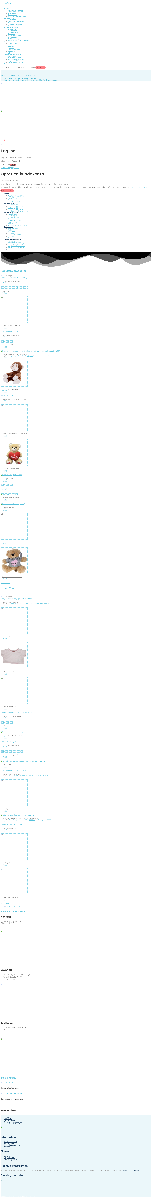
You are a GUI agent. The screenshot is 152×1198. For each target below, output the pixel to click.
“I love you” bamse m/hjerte (11, 468)
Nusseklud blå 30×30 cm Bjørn (11, 745)
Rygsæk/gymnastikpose (9, 291)
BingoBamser (12, 15)
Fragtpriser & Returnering (16, 61)
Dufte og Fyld (12, 23)
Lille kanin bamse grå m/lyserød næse (14, 755)
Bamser (6, 8)
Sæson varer (8, 42)
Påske (10, 45)
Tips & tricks (8, 1078)
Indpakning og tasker (15, 24)
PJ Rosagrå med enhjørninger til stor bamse (15, 726)
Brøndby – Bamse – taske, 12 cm (12, 809)
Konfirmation (12, 37)
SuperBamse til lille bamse (10, 345)
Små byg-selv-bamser (15, 12)
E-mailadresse (10, 181)
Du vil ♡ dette (9, 588)
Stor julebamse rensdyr (9, 706)
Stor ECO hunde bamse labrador (12, 325)
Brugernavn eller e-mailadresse (16, 158)
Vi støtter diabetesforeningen (13, 911)
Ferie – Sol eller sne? (14, 50)
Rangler (14, 31)
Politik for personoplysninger (140, 187)
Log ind (13, 164)
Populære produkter (13, 271)
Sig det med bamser (14, 35)
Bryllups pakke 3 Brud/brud (10, 602)
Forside (7, 1117)
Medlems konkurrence (15, 62)
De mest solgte (9, 1120)
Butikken (7, 1147)
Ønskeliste (8, 4)
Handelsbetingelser (11, 1159)
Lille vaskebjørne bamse (9, 637)
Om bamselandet (10, 1142)
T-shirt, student (7, 764)
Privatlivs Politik (10, 1161)
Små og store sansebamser (17, 16)
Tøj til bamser (12, 19)
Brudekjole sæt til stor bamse (11, 335)
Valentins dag (12, 43)
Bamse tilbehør (9, 18)
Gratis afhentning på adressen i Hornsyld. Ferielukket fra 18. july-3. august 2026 (32, 80)
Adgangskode (10, 161)
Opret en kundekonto (7, 190)
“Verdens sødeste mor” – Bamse (12, 577)
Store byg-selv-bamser (15, 10)
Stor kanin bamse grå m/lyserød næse (14, 399)
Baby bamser (12, 13)
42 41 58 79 (32, 75)
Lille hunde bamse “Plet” (9, 478)
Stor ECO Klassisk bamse (10, 897)
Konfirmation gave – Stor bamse (12, 281)
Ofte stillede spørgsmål (16, 59)
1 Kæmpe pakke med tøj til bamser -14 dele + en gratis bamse (20, 818)
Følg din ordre (9, 1158)
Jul (9, 53)
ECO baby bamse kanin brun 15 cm (13, 735)
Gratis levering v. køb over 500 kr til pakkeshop (21, 78)
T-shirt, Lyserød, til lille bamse (11, 672)
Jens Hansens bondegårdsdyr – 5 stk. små (15, 354)
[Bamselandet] (12, 1132)
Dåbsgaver (11, 34)
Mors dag (11, 46)
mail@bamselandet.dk (19, 75)
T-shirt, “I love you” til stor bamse (12, 488)
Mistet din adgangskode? (10, 168)
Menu (6, 2)
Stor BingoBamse (7, 542)
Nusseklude (15, 32)
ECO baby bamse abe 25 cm (11, 389)
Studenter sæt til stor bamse (10, 497)
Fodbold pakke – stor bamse (11, 774)
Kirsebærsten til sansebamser (18, 26)
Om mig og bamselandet (12, 54)
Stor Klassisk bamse (8, 507)
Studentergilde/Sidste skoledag (18, 40)
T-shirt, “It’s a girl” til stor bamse (11, 716)
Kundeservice (9, 1143)
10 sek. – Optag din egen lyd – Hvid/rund (14, 434)
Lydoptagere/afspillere (16, 21)
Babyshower (12, 29)
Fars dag (11, 48)
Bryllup (10, 38)
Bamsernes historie (14, 57)
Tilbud (6, 64)
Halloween (11, 51)
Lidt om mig (12, 56)
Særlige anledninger (11, 27)
